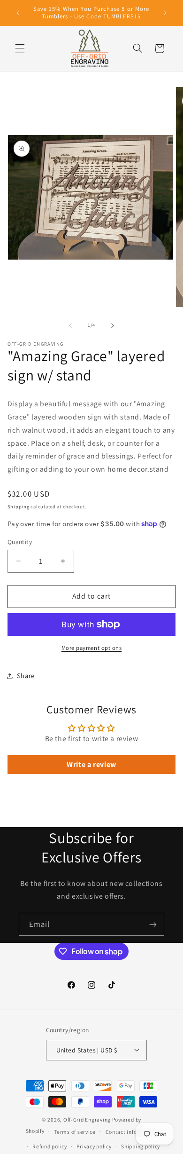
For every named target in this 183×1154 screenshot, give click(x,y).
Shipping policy (140, 1146)
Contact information (132, 1131)
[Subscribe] (153, 924)
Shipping (19, 506)
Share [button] (26, 675)
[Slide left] (70, 325)
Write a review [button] (91, 764)
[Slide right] (112, 325)
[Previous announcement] (18, 12)
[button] (19, 48)
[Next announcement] (165, 12)
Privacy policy (93, 1146)
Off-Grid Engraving (87, 1119)
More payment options (91, 648)
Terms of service (75, 1131)
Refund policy (49, 1146)
